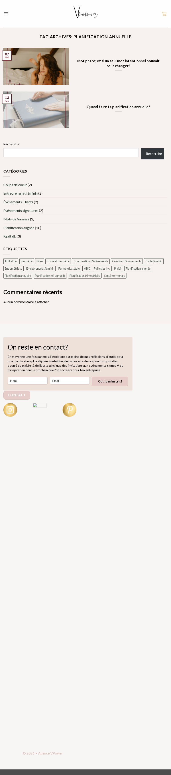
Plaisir (118, 268)
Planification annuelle (18, 275)
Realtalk (9, 236)
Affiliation (11, 261)
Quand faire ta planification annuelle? (118, 107)
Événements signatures (20, 210)
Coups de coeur (15, 185)
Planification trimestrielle (84, 275)
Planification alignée (18, 228)
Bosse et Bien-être (58, 261)
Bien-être (27, 261)
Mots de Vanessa (16, 219)
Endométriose (13, 268)
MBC (87, 268)
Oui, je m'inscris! (110, 381)
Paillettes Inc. (102, 268)
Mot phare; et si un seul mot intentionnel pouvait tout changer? (118, 63)
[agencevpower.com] (85, 14)
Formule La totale (69, 268)
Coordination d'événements (90, 261)
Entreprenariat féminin (20, 193)
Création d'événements (126, 261)
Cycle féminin (153, 261)
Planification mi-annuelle (50, 275)
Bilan (40, 261)
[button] (6, 13)
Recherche (11, 144)
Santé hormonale (114, 275)
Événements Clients (18, 202)
